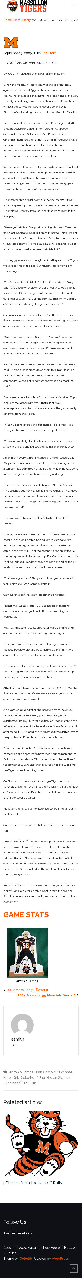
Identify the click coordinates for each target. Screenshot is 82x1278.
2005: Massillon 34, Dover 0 (27, 990)
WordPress (60, 1258)
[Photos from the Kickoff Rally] (41, 1143)
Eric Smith (49, 53)
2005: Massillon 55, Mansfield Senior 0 (47, 995)
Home (8, 20)
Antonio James (21, 1072)
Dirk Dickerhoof (25, 1078)
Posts (16, 20)
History (26, 20)
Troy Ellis (29, 1083)
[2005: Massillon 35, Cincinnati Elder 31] (10, 42)
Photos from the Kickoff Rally (33, 1182)
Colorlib (26, 1258)
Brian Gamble (45, 1072)
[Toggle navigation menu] (74, 6)
